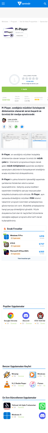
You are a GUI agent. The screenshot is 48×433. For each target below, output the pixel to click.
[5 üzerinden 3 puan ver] (30, 78)
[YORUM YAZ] (22, 128)
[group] (24, 141)
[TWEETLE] (11, 128)
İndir (24, 89)
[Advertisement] (24, 56)
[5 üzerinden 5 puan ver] (36, 78)
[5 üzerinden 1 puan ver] (23, 78)
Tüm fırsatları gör (24, 258)
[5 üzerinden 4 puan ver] (33, 78)
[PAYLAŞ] (5, 128)
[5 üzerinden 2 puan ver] (26, 78)
